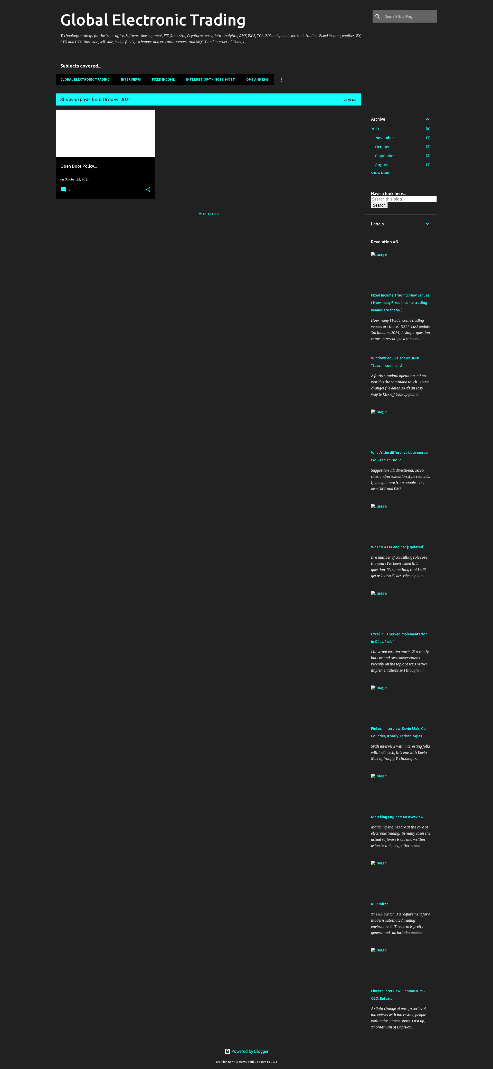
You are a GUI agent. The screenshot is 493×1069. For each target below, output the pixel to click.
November (384, 138)
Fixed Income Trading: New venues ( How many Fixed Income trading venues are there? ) (400, 302)
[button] (148, 189)
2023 (375, 129)
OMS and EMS (257, 79)
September (385, 156)
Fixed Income (163, 79)
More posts (209, 214)
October (382, 147)
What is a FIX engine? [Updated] (397, 547)
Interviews (131, 79)
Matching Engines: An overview (397, 817)
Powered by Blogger (250, 1051)
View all (350, 100)
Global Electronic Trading (153, 19)
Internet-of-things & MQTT (210, 79)
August (381, 165)
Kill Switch (379, 904)
